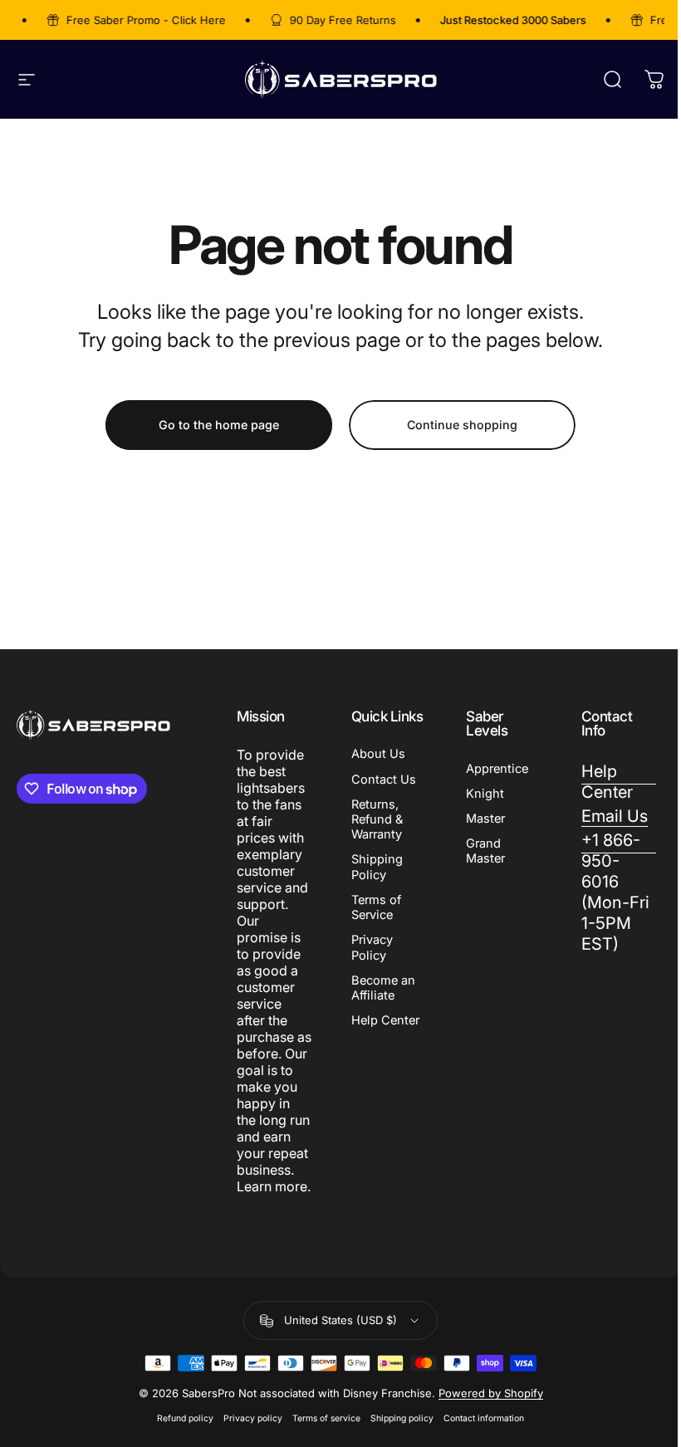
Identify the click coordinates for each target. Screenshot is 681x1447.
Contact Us (383, 779)
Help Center (385, 1020)
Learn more (272, 1186)
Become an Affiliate (383, 988)
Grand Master (485, 851)
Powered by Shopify (490, 1393)
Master (485, 818)
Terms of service (326, 1418)
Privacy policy (252, 1418)
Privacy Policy (372, 947)
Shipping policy (402, 1418)
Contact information (483, 1418)
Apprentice (497, 768)
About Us (378, 753)
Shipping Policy (377, 867)
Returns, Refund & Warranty (377, 819)
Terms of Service (376, 907)
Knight (485, 793)
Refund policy (185, 1418)
